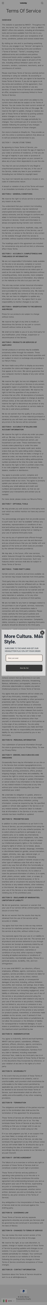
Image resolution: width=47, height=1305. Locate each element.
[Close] (42, 632)
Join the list (24, 668)
